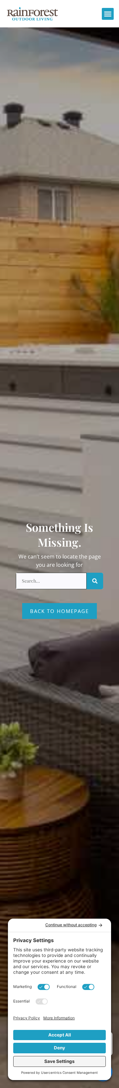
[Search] (95, 581)
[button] (108, 14)
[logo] (32, 13)
